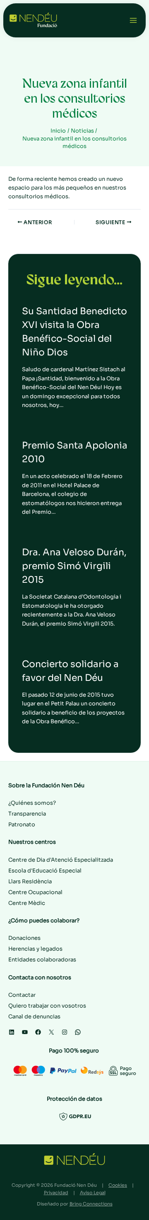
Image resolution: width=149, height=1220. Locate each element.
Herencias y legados (35, 948)
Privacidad (56, 1192)
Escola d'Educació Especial (45, 870)
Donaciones (24, 937)
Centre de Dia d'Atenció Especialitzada (60, 859)
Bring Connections (91, 1204)
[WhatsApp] (77, 1032)
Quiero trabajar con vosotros (47, 1005)
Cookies (117, 1185)
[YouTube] (25, 1032)
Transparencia (27, 813)
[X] (51, 1032)
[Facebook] (38, 1032)
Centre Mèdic (26, 903)
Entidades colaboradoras (42, 959)
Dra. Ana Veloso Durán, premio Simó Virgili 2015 (74, 566)
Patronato (21, 824)
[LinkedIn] (11, 1032)
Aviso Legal (93, 1192)
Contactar (22, 994)
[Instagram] (64, 1032)
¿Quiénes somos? (32, 802)
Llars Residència (30, 881)
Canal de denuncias (34, 1016)
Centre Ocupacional (35, 892)
